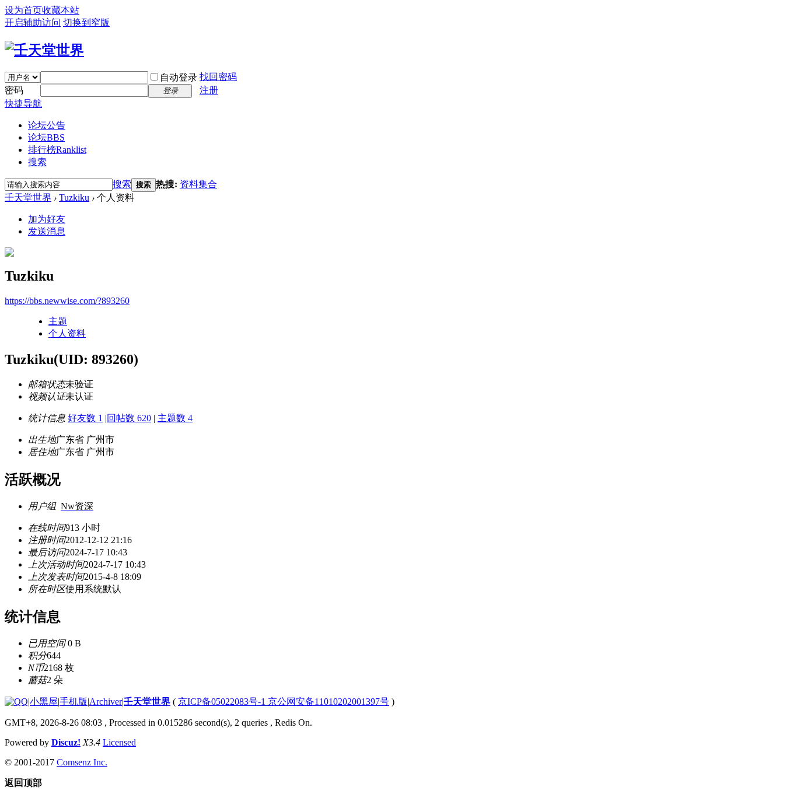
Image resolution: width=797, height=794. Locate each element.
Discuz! (66, 742)
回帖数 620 (129, 418)
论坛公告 (46, 125)
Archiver (105, 701)
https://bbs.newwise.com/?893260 (67, 301)
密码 (14, 90)
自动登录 (178, 77)
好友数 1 (85, 418)
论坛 (46, 137)
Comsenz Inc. (82, 762)
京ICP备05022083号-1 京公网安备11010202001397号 (283, 701)
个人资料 (67, 333)
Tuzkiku (74, 197)
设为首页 (23, 10)
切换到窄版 (86, 22)
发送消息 (46, 231)
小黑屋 (44, 701)
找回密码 (218, 77)
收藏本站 (60, 10)
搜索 (37, 162)
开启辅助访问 (33, 22)
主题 (57, 321)
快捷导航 (23, 104)
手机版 (74, 701)
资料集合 (198, 184)
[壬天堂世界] (44, 50)
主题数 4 (175, 418)
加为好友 (46, 219)
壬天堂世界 (28, 197)
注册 (209, 90)
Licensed (119, 742)
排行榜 (57, 150)
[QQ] (16, 701)
